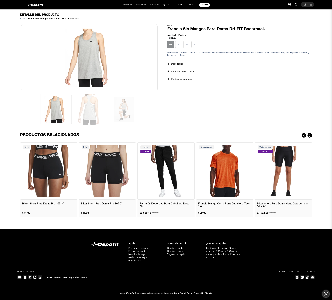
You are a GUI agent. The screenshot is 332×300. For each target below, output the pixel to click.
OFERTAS (204, 5)
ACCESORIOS (178, 5)
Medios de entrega (137, 257)
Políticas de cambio (137, 251)
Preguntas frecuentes (139, 248)
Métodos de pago (137, 254)
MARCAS (126, 5)
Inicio (22, 18)
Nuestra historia (175, 251)
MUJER (164, 5)
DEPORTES (139, 5)
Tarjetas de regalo (176, 254)
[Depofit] (31, 4)
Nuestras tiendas (175, 248)
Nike (169, 26)
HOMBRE (152, 5)
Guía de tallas (135, 260)
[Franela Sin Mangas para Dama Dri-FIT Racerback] (89, 58)
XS (170, 44)
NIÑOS (191, 5)
